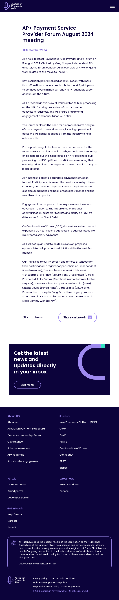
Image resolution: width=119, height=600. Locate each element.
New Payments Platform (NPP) (78, 422)
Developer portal (18, 497)
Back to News (33, 317)
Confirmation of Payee (73, 448)
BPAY (63, 461)
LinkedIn (12, 527)
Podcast (65, 491)
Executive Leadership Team (24, 435)
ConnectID (66, 455)
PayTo (63, 441)
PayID (63, 435)
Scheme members (18, 448)
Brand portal (15, 491)
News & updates (69, 484)
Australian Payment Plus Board (26, 428)
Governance (15, 441)
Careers (12, 521)
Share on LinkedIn (75, 317)
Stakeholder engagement (23, 461)
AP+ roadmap (15, 455)
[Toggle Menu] (112, 6)
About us (12, 422)
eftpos (64, 468)
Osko (63, 428)
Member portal (16, 484)
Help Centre (14, 514)
